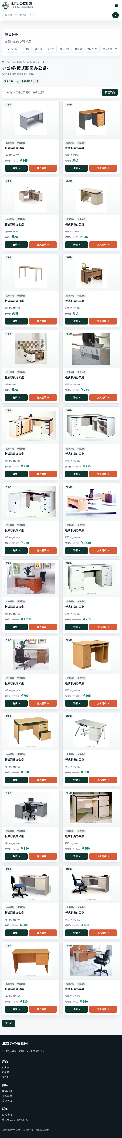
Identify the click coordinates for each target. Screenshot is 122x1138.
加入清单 (41, 168)
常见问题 (7, 1100)
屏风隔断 (64, 49)
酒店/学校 (92, 49)
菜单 (116, 5)
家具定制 (7, 1091)
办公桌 (25, 49)
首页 (4, 62)
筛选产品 (110, 92)
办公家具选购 (14, 62)
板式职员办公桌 (37, 62)
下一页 (8, 1023)
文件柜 (50, 49)
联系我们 (7, 1114)
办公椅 (38, 49)
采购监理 (7, 1096)
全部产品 (12, 49)
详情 (15, 168)
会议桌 (78, 49)
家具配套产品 (110, 49)
